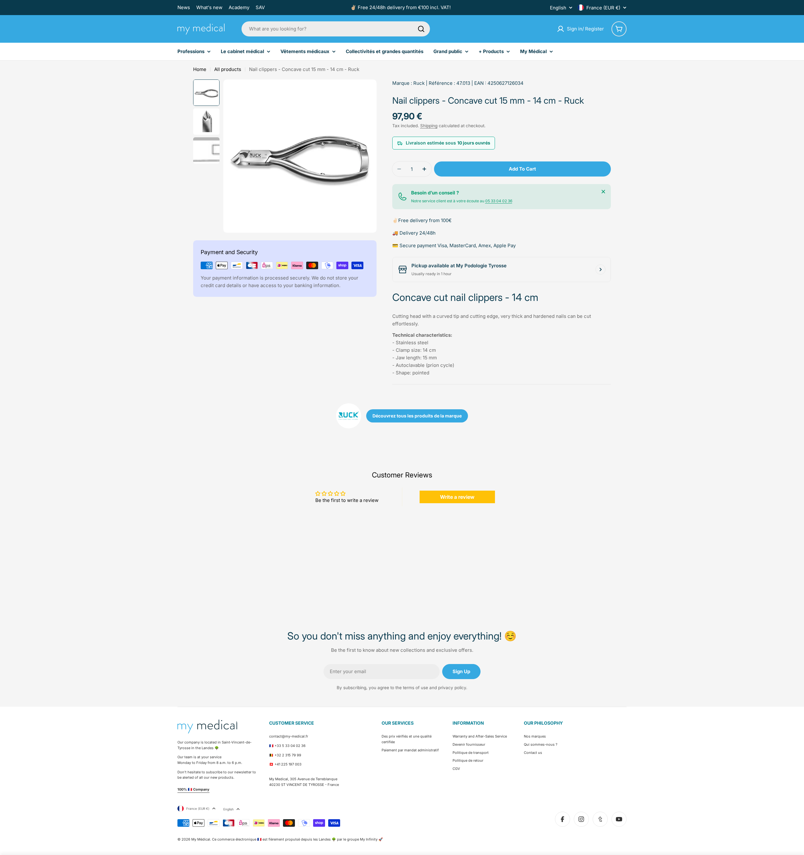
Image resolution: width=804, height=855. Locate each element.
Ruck (419, 83)
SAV (260, 7)
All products (227, 69)
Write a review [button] (457, 497)
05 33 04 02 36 (498, 201)
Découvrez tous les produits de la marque (417, 415)
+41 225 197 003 (288, 764)
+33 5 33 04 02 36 (290, 745)
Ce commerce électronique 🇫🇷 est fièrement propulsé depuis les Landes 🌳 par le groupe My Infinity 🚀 (297, 839)
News (183, 7)
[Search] (421, 29)
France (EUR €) (603, 8)
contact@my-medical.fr (288, 736)
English (558, 7)
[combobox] (336, 28)
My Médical (200, 839)
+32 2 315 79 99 (287, 755)
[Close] (603, 192)
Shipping (428, 125)
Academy (239, 7)
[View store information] (600, 269)
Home (199, 69)
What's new (209, 7)
